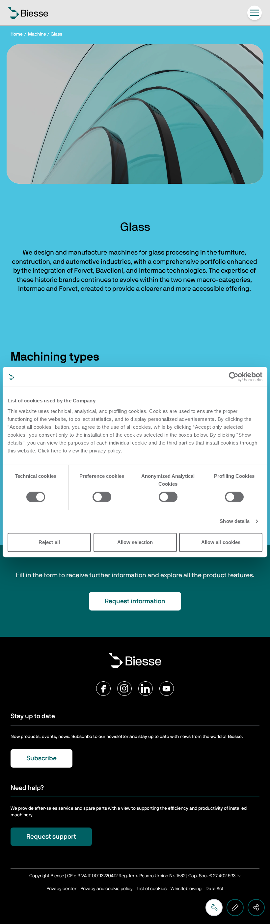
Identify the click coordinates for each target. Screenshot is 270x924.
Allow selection (135, 542)
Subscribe (41, 758)
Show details (235, 521)
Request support (51, 836)
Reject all (49, 542)
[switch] (102, 497)
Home (17, 34)
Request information (135, 601)
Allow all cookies (221, 542)
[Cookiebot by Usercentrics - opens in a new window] (233, 377)
